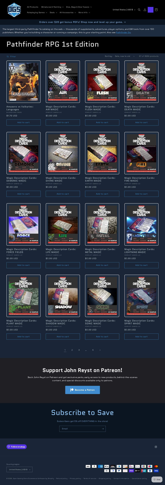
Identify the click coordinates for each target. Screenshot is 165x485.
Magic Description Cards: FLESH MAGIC (100, 108)
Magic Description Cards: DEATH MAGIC (139, 108)
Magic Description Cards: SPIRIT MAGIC (139, 322)
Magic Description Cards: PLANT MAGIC (21, 322)
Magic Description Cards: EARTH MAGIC (100, 179)
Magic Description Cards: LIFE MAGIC (61, 251)
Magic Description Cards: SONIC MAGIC (100, 322)
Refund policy (61, 478)
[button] (52, 7)
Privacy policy (75, 478)
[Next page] (100, 350)
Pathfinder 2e (123, 32)
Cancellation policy (139, 478)
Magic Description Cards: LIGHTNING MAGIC (139, 251)
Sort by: (108, 56)
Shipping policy (105, 478)
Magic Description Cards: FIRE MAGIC (139, 179)
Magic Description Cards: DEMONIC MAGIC (21, 179)
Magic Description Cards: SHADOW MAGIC (61, 322)
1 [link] (65, 350)
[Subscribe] (103, 429)
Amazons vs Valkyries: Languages (19, 108)
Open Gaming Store (20, 478)
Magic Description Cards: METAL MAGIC (100, 251)
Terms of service (90, 478)
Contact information (121, 478)
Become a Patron (85, 389)
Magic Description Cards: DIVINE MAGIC (61, 179)
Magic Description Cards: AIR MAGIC (61, 108)
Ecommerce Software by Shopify (41, 478)
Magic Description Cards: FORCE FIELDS (21, 251)
